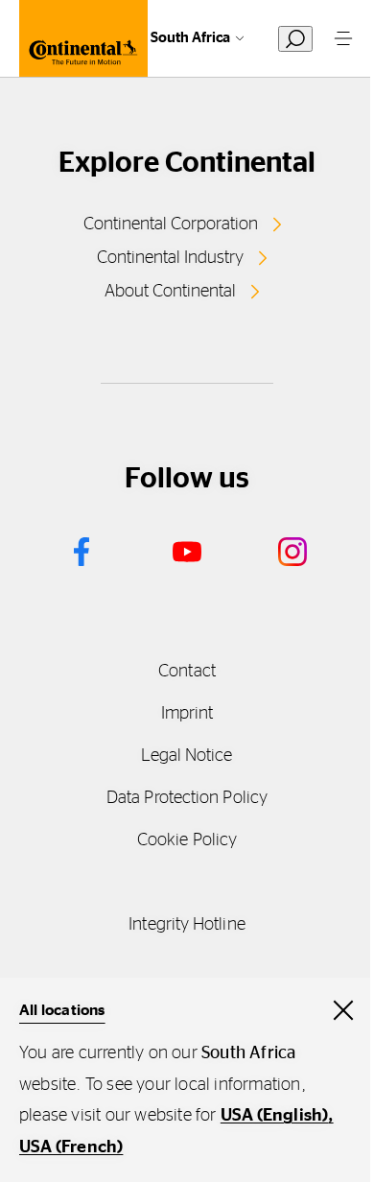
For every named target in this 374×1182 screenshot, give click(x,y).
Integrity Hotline (187, 925)
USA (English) (275, 1115)
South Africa (190, 38)
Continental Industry (170, 258)
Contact (187, 671)
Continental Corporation (170, 224)
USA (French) (71, 1147)
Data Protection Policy (187, 798)
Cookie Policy (187, 840)
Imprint (187, 713)
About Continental (170, 291)
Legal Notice (186, 756)
